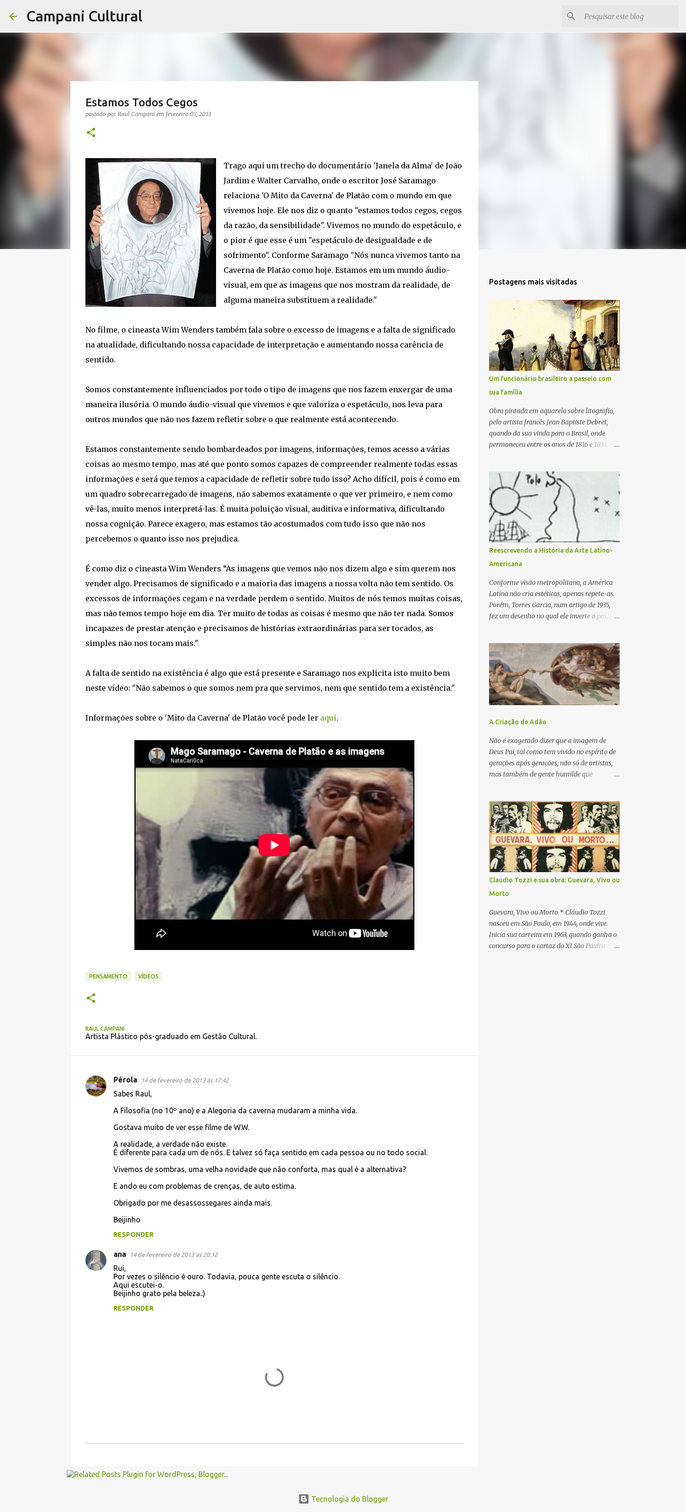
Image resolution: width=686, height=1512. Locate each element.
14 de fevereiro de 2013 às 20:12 (173, 1254)
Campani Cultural (84, 15)
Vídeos (148, 976)
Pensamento (108, 976)
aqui (328, 717)
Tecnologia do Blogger (348, 1499)
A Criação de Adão (517, 722)
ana (119, 1254)
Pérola (125, 1079)
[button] (91, 133)
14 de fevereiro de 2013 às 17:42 (185, 1080)
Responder (133, 1234)
